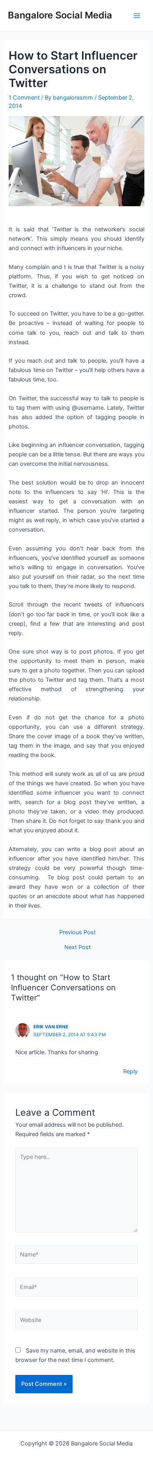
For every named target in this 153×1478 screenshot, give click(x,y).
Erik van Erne (50, 1027)
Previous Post (77, 932)
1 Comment (24, 97)
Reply (130, 1071)
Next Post (77, 947)
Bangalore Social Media (60, 15)
